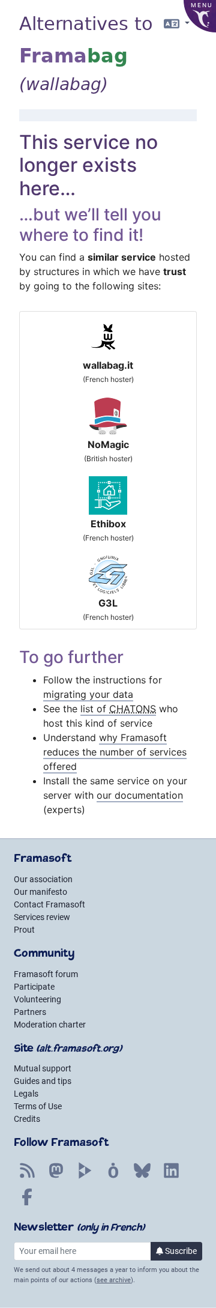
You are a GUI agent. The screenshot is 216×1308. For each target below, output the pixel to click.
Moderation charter (50, 1024)
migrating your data (88, 694)
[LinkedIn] (171, 1177)
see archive (114, 1280)
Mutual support (42, 1068)
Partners (30, 1012)
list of (118, 709)
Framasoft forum (46, 974)
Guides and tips (42, 1081)
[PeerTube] (84, 1177)
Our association (43, 879)
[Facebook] (27, 1203)
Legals (26, 1093)
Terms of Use (38, 1106)
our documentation (140, 795)
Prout (24, 929)
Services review (42, 917)
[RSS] (27, 1177)
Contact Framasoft (49, 904)
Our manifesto (40, 892)
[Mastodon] (56, 1177)
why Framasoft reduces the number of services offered (115, 751)
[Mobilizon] (113, 1177)
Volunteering (37, 999)
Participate (34, 987)
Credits (27, 1119)
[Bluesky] (142, 1177)
